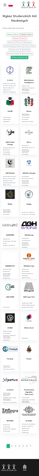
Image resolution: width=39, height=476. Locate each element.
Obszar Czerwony (19, 38)
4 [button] (19, 446)
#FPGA (18, 42)
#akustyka (27, 42)
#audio (19, 46)
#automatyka (30, 46)
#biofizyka (26, 50)
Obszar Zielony (13, 35)
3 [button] (15, 446)
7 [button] (30, 446)
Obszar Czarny (26, 35)
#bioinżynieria (27, 54)
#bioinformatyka (13, 54)
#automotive (14, 50)
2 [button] (11, 446)
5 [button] (23, 446)
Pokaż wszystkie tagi (19, 57)
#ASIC (10, 42)
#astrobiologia (9, 46)
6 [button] (26, 446)
